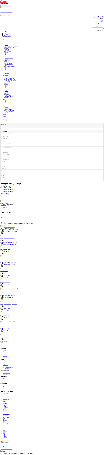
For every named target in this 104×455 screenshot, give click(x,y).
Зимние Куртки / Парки (10, 111)
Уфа (4, 435)
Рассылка (5, 388)
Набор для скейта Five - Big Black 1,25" (8, 244)
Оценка (2, 224)
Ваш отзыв (2, 222)
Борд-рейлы (7, 60)
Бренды (4, 353)
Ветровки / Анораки (9, 110)
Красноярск (5, 407)
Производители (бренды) (8, 378)
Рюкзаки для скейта (9, 58)
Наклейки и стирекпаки (10, 96)
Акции (4, 380)
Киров (4, 405)
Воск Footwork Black (4, 277)
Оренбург (5, 420)
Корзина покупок (7, 35)
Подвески (7, 50)
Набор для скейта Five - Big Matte (7, 238)
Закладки (5, 387)
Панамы (7, 86)
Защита (6, 59)
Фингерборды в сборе (9, 78)
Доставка (102, 21)
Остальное (7, 81)
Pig (8, 193)
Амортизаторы (8, 55)
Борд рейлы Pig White (4, 251)
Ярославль (5, 438)
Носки (6, 91)
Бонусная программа (99, 22)
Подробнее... (6, 203)
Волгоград (5, 396)
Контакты (5, 350)
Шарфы (6, 88)
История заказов (6, 386)
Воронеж (5, 397)
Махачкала (5, 409)
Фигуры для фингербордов (10, 80)
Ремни (6, 92)
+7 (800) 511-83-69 (100, 16)
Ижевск (4, 400)
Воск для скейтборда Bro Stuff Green (7, 264)
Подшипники (8, 51)
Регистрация (101, 23)
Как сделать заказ (6, 368)
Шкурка (7, 49)
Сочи (4, 430)
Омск (4, 419)
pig (9, 227)
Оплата (102, 20)
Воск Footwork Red (4, 271)
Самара (4, 425)
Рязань (4, 424)
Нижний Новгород (7, 414)
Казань (4, 402)
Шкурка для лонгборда (10, 66)
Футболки (7, 105)
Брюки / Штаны (8, 109)
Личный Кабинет (6, 385)
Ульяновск (5, 434)
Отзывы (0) (7, 205)
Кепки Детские (8, 85)
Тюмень (4, 433)
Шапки (6, 87)
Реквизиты (5, 356)
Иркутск (4, 401)
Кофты (6, 107)
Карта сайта (5, 374)
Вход (102, 24)
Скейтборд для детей (9, 47)
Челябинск (5, 437)
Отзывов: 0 (3, 204)
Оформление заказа (100, 25)
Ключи (6, 54)
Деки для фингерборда (10, 79)
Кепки (6, 84)
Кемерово (5, 403)
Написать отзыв (10, 204)
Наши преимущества (7, 354)
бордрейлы (12, 227)
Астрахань (5, 394)
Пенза (4, 421)
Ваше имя (2, 217)
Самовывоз (5, 365)
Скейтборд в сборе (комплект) (11, 46)
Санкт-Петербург (6, 428)
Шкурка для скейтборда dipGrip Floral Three (9, 231)
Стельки (7, 101)
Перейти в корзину (13, 5)
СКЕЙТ (4, 119)
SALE (6, 45)
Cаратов (4, 426)
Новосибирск (5, 418)
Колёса (6, 52)
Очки (6, 93)
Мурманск (5, 411)
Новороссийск (6, 417)
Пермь (4, 422)
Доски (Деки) (8, 48)
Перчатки (7, 90)
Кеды (6, 100)
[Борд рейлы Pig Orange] (5, 187)
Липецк (4, 408)
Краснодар (5, 406)
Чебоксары (5, 436)
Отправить (3, 451)
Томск (4, 432)
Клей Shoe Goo (8, 102)
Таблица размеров (6, 357)
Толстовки (7, 108)
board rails (6, 227)
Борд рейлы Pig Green (4, 257)
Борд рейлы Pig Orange (7, 121)
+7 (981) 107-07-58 (6, 15)
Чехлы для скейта (9, 56)
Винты (6, 70)
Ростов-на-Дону (6, 423)
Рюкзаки (7, 94)
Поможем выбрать (6, 366)
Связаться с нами (6, 373)
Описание (2, 205)
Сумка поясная (8, 95)
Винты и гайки (8, 53)
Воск (6, 61)
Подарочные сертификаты (8, 379)
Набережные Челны (7, 412)
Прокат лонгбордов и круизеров (9, 351)
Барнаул (4, 395)
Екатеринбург (6, 399)
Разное (6, 97)
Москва (4, 410)
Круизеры (7, 65)
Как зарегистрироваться (8, 367)
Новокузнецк (5, 415)
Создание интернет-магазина (24, 453)
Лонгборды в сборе (9, 64)
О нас (4, 352)
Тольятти (5, 431)
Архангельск (5, 393)
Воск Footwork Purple (4, 284)
